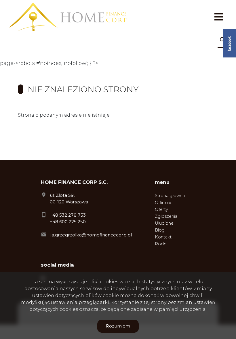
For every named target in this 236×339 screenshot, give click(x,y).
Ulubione (164, 223)
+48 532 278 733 (68, 215)
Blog (160, 230)
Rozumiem (118, 326)
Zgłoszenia (166, 216)
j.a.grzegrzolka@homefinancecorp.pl (91, 235)
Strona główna (170, 195)
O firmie (163, 202)
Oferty (161, 209)
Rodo (161, 243)
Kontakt (163, 237)
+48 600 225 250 (68, 221)
